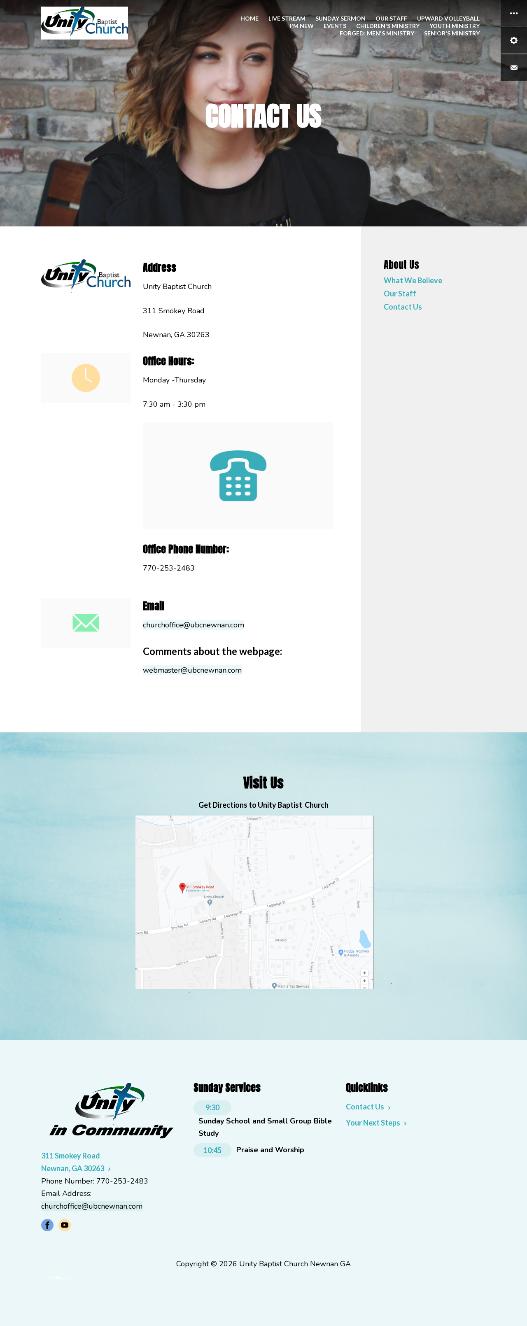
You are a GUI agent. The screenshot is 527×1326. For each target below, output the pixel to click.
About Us (401, 264)
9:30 (212, 1107)
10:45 (212, 1150)
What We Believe (413, 281)
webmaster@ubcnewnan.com (192, 670)
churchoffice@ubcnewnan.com (193, 625)
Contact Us (403, 307)
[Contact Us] (514, 67)
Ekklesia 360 (57, 1278)
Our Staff (400, 294)
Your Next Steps (373, 1122)
